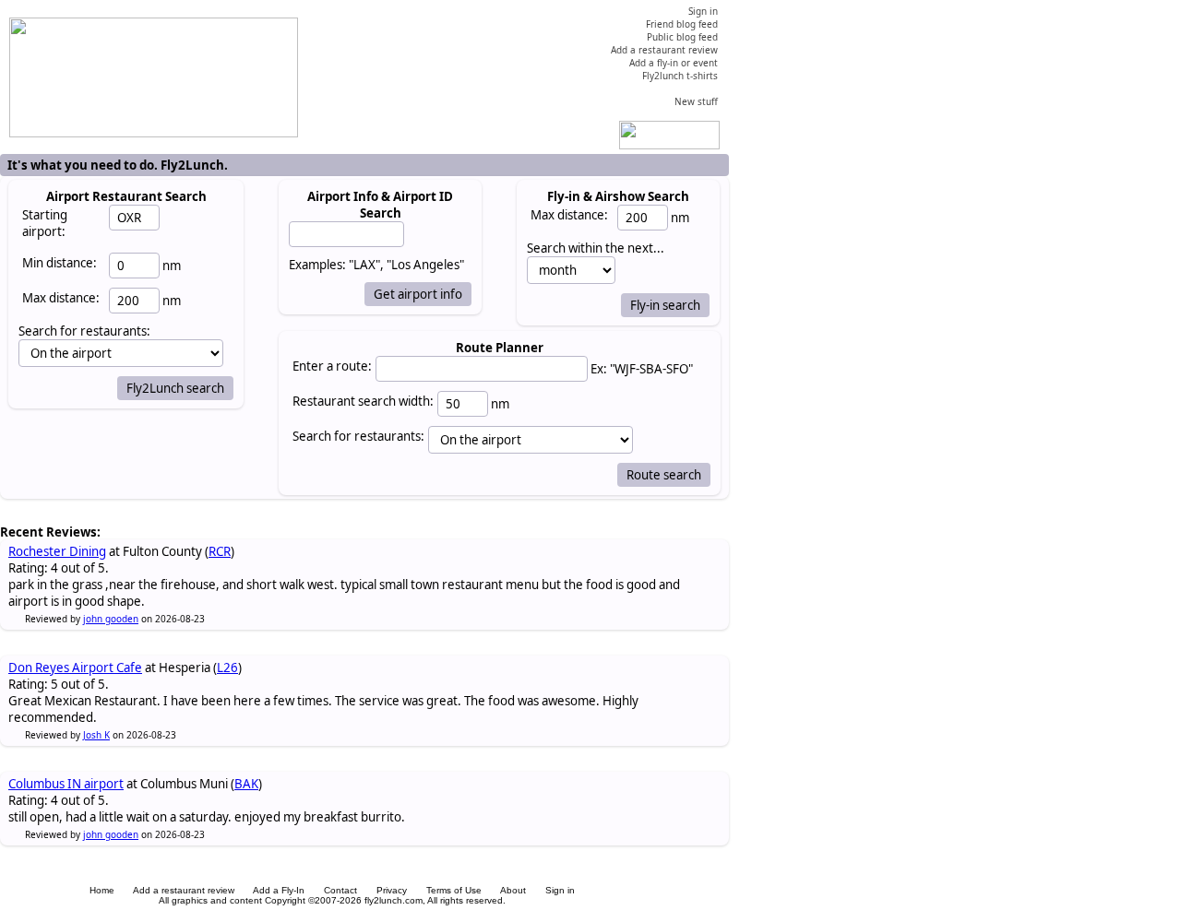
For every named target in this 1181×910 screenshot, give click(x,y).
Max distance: (61, 298)
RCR (220, 551)
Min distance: (59, 262)
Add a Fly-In (278, 890)
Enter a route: (332, 366)
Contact (340, 890)
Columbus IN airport (66, 783)
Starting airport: (44, 223)
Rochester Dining (57, 551)
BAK (246, 783)
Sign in (560, 890)
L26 (227, 667)
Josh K (96, 734)
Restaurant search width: (363, 401)
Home (101, 890)
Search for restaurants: (358, 436)
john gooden (110, 618)
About (513, 890)
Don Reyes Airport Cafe (75, 667)
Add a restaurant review (183, 890)
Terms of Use (454, 890)
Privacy (391, 890)
